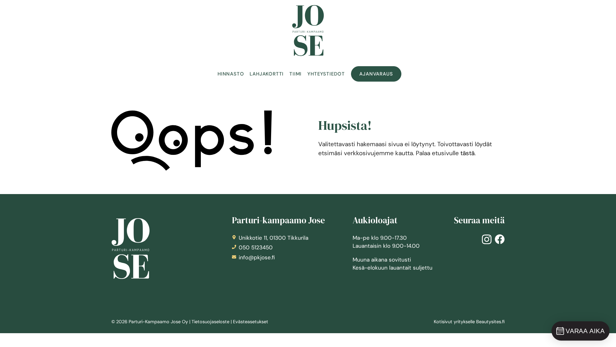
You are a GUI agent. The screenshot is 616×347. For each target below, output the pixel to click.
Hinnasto (231, 74)
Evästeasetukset (250, 322)
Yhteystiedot (326, 74)
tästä (467, 153)
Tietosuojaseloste (210, 322)
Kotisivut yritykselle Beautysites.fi (469, 322)
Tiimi (295, 74)
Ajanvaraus (376, 74)
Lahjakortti (267, 74)
